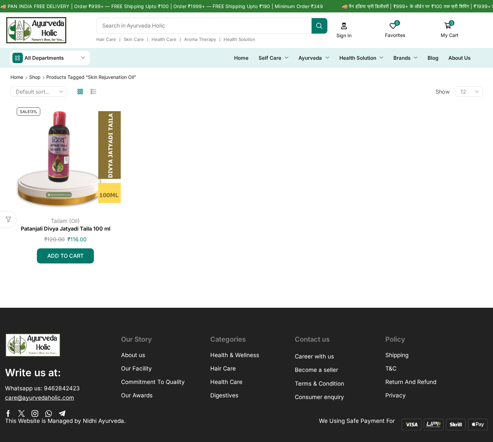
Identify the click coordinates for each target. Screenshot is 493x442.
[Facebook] (8, 413)
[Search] (319, 26)
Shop (35, 77)
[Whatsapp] (48, 413)
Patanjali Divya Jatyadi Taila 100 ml (65, 229)
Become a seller (316, 369)
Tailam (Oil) (65, 220)
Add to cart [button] (65, 255)
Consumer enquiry (319, 397)
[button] (344, 30)
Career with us (314, 356)
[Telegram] (62, 413)
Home (16, 77)
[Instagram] (35, 413)
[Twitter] (21, 413)
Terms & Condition (319, 383)
